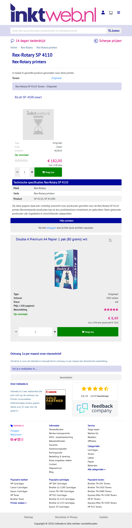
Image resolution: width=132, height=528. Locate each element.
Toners (91, 453)
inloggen (51, 227)
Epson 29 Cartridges (59, 506)
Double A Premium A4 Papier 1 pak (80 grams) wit (51, 239)
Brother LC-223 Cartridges (62, 502)
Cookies (103, 517)
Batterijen (92, 465)
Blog (51, 471)
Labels (91, 457)
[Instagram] (22, 439)
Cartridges (93, 450)
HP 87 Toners (94, 499)
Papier (91, 461)
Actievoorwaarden (58, 448)
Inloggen (14, 430)
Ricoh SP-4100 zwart (28, 97)
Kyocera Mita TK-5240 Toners (102, 495)
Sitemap (28, 517)
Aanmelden (66, 377)
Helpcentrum (55, 468)
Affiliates (92, 441)
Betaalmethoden (57, 441)
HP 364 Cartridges (58, 483)
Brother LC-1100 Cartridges (62, 487)
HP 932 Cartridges (58, 495)
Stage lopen (93, 429)
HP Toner (14, 495)
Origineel (57, 78)
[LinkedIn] (19, 439)
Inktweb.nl (18, 425)
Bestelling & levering (59, 456)
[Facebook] (11, 439)
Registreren (16, 434)
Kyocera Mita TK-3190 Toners (102, 502)
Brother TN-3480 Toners (100, 491)
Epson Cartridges (18, 491)
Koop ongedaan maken (60, 460)
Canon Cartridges (19, 487)
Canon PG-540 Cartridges (61, 491)
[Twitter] (15, 439)
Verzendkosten (56, 429)
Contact (53, 464)
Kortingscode (55, 452)
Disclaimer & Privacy (66, 517)
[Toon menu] (119, 12)
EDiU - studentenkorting (61, 437)
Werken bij (93, 433)
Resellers (92, 437)
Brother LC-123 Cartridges (62, 499)
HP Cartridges (17, 483)
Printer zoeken (17, 502)
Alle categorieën (96, 469)
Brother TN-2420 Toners (100, 487)
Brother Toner (17, 499)
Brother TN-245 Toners (99, 483)
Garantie (53, 444)
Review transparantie (59, 433)
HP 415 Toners (95, 506)
